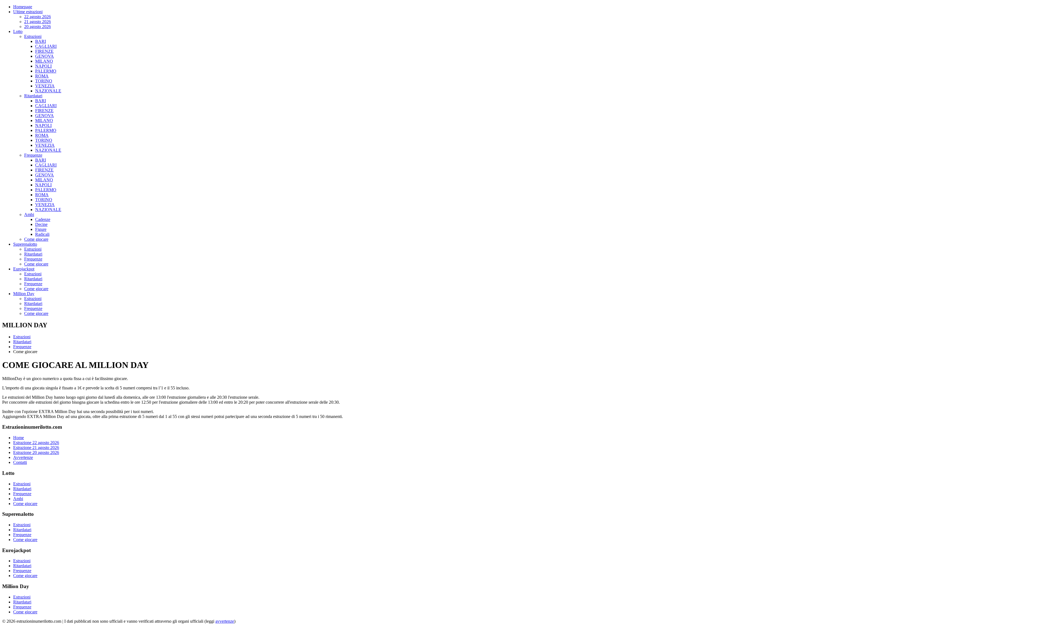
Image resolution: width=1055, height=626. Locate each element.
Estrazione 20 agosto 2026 (36, 452)
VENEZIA (45, 86)
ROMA (42, 76)
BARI (40, 41)
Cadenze (42, 219)
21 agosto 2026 (37, 21)
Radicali (42, 234)
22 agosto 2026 (37, 16)
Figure (40, 229)
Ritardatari (33, 95)
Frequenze (33, 155)
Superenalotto (25, 244)
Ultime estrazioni (28, 11)
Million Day (23, 293)
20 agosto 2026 (37, 26)
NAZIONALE (48, 90)
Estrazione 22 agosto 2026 (36, 442)
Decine (41, 224)
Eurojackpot (23, 269)
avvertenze (224, 621)
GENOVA (44, 56)
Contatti (20, 462)
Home (18, 437)
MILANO (44, 61)
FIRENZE (44, 51)
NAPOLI (43, 66)
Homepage (22, 6)
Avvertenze (23, 457)
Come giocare (36, 239)
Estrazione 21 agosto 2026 (36, 447)
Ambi (29, 214)
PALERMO (45, 71)
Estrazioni (32, 36)
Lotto (18, 31)
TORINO (43, 81)
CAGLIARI (46, 46)
